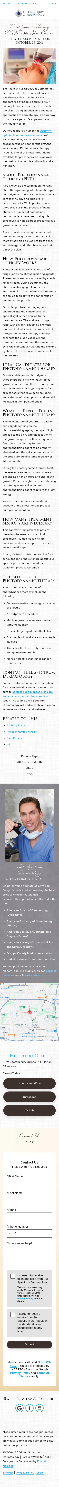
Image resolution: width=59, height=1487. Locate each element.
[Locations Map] (29, 1011)
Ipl (8, 744)
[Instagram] (39, 1408)
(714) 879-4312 (33, 975)
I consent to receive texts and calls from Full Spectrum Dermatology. (32, 1288)
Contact (50, 3)
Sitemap (8, 1472)
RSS (30, 774)
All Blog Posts (16, 725)
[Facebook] (29, 1408)
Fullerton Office (29, 1056)
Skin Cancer (14, 738)
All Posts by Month (29, 762)
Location (22, 3)
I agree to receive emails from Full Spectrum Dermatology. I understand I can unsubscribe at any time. (32, 1322)
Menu (6, 3)
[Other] (19, 1408)
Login (40, 1472)
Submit (29, 1344)
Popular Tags (29, 756)
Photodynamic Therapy (22, 731)
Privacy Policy (25, 1298)
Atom (29, 768)
